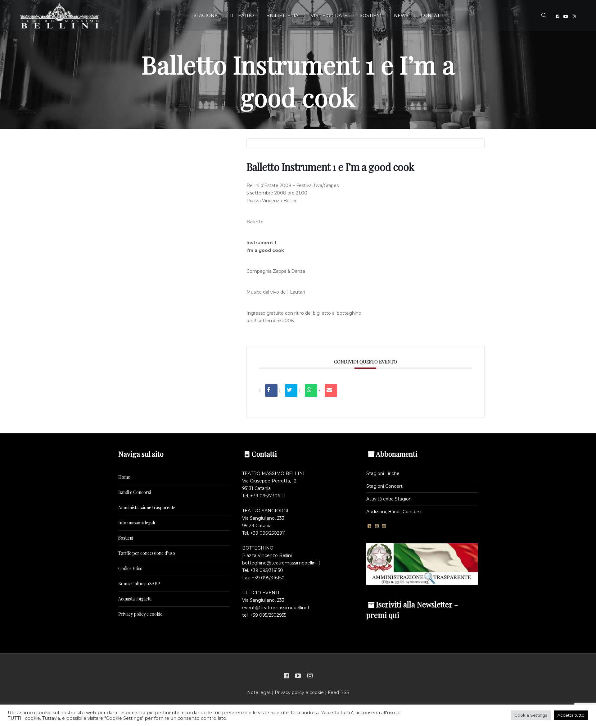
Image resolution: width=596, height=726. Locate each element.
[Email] (331, 390)
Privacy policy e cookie (140, 614)
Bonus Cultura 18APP (139, 584)
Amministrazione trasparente (146, 507)
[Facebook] (557, 16)
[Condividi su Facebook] (271, 390)
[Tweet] (291, 390)
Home (124, 477)
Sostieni (125, 538)
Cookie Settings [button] (530, 715)
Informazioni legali (136, 523)
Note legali (259, 692)
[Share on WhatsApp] (311, 390)
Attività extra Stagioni (389, 499)
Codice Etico (130, 568)
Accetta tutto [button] (571, 715)
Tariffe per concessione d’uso (146, 553)
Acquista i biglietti (134, 599)
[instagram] (574, 16)
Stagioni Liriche (383, 473)
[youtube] (565, 16)
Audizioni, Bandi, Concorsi (393, 511)
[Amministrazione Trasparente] (422, 563)
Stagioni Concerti (385, 486)
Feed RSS (338, 692)
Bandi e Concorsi (134, 492)
